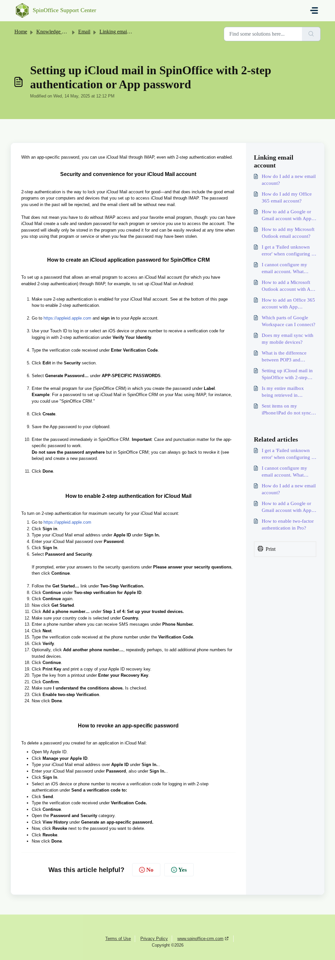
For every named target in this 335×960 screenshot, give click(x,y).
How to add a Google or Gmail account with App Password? (286, 215)
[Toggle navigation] (314, 10)
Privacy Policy (154, 938)
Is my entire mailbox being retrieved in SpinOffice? (283, 392)
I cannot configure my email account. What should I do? (284, 268)
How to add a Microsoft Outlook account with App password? (289, 286)
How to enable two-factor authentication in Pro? (288, 524)
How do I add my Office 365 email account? (287, 197)
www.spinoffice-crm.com (200, 938)
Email (84, 31)
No (149, 869)
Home (20, 31)
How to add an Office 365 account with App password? (288, 303)
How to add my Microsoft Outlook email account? (288, 233)
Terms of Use (118, 938)
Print (270, 549)
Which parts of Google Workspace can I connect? (288, 321)
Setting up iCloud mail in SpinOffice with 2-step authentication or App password (287, 374)
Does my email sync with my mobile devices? (287, 339)
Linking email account (122, 31)
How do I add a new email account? (289, 180)
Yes (182, 869)
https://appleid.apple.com (67, 318)
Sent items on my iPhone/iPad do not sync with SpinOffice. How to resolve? (286, 409)
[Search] (311, 34)
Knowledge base (53, 31)
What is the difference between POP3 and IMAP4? (284, 356)
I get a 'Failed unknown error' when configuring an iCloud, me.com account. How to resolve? (289, 250)
